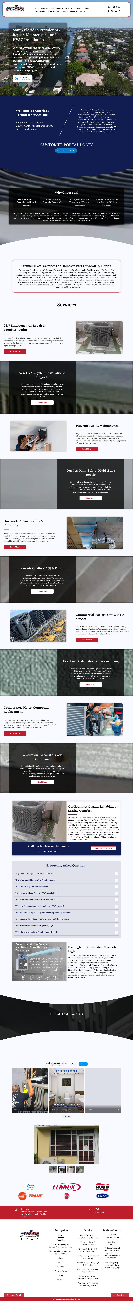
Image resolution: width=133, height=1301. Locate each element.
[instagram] (112, 11)
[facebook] (108, 11)
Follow (84, 1064)
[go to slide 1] (53, 1169)
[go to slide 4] (80, 1169)
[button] (22, 78)
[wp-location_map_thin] (16, 1212)
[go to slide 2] (62, 1169)
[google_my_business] (119, 11)
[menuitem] (37, 8)
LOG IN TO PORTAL (66, 150)
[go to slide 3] (71, 1169)
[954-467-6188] (90, 1212)
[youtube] (115, 11)
